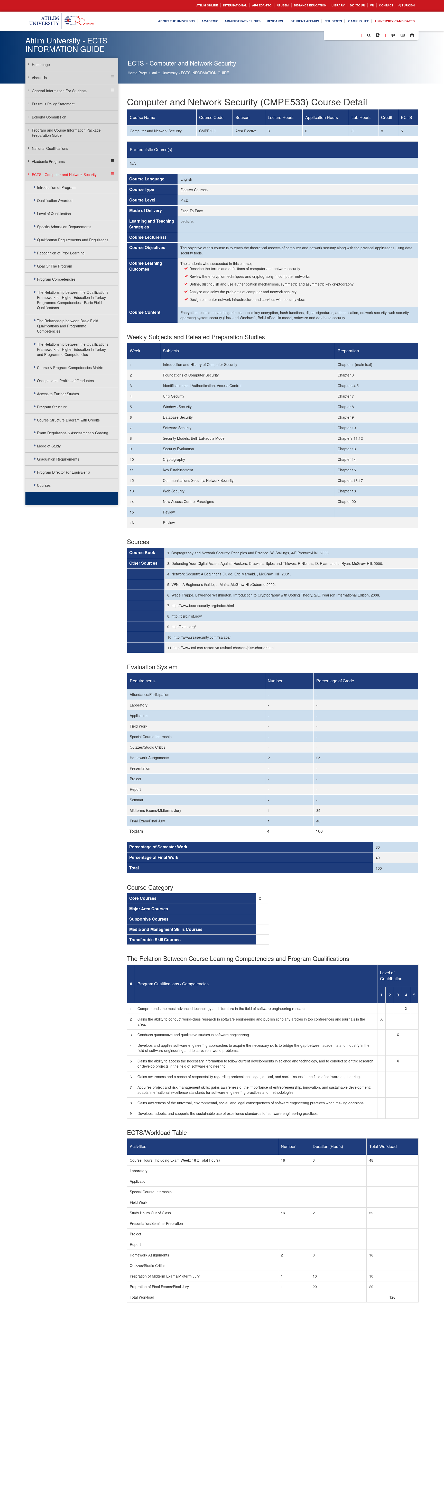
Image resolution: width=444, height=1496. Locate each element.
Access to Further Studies (58, 393)
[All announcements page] (393, 35)
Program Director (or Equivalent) (63, 472)
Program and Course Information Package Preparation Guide (66, 132)
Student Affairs (290, 21)
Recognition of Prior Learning (61, 252)
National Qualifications (50, 148)
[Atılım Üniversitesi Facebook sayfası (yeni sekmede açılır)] (329, 35)
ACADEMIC (183, 21)
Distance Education (297, 5)
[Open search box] (369, 35)
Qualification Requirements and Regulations (72, 239)
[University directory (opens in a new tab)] (378, 35)
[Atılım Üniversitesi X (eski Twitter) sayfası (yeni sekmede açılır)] (335, 35)
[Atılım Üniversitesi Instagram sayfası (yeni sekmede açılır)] (348, 35)
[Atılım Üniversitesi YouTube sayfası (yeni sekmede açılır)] (355, 35)
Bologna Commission (49, 117)
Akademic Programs (48, 161)
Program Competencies (56, 279)
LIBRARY (329, 5)
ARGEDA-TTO (242, 5)
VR (366, 5)
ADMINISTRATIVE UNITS (220, 21)
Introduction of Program (56, 187)
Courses (44, 485)
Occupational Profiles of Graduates (65, 380)
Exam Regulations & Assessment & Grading (72, 432)
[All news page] (402, 35)
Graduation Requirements (58, 459)
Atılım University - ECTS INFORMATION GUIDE (190, 72)
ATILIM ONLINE (180, 5)
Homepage (41, 64)
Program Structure (52, 406)
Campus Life (351, 21)
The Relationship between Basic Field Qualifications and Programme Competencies (67, 326)
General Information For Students (59, 90)
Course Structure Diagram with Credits (68, 420)
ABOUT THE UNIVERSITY (146, 21)
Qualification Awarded (54, 200)
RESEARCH (257, 21)
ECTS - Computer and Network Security (64, 174)
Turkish (407, 5)
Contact (382, 5)
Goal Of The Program (54, 266)
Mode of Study (49, 445)
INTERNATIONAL (212, 5)
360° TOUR (350, 5)
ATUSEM (266, 5)
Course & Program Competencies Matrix (70, 367)
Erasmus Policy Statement (53, 103)
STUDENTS (322, 21)
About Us (39, 77)
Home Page (137, 72)
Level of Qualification (54, 213)
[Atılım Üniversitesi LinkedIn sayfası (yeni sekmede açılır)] (341, 35)
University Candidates (392, 21)
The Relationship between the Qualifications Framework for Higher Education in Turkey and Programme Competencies (72, 349)
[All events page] (412, 35)
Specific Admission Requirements (64, 226)
